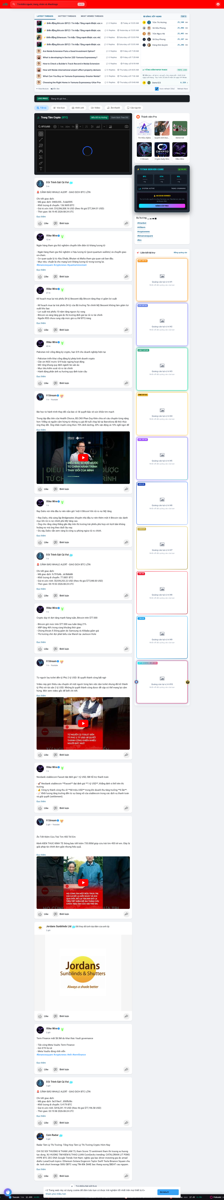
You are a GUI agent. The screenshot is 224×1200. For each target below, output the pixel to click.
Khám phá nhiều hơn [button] (56, 1194)
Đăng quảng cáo (180, 252)
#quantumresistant (77, 265)
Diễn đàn (56, 89)
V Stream (51, 395)
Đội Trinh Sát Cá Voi (57, 182)
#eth (69, 1054)
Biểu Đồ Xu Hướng (99, 117)
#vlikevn (141, 227)
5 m (47, 186)
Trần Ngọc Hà (158, 34)
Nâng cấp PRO (162, 206)
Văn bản (60, 108)
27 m (48, 293)
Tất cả (43, 108)
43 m (48, 346)
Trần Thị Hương (159, 22)
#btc (139, 240)
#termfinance (79, 1054)
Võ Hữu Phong (159, 28)
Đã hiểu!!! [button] (164, 1192)
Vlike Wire (51, 235)
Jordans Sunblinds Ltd (58, 926)
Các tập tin (135, 108)
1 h (47, 400)
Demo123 (156, 83)
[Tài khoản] (218, 4)
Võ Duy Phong (158, 39)
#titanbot (141, 223)
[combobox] (48, 4)
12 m (48, 240)
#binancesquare (45, 265)
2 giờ (48, 825)
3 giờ (48, 1086)
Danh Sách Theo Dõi (119, 117)
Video (97, 108)
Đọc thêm (41, 216)
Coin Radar (52, 1135)
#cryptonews (60, 265)
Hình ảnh (79, 108)
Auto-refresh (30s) (167, 89)
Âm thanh (115, 108)
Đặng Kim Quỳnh (160, 45)
